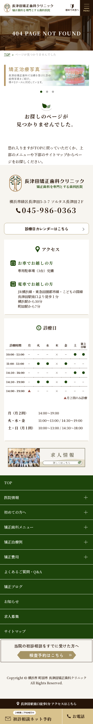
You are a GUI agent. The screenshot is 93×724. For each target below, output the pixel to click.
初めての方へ (72, 10)
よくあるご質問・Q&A (23, 571)
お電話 (78, 716)
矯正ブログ (13, 586)
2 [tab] (47, 92)
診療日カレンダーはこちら (46, 228)
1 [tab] (41, 92)
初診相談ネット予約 (32, 716)
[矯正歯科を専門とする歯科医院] (46, 177)
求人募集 (11, 616)
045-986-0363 (49, 210)
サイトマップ (15, 631)
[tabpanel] (46, 75)
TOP (7, 54)
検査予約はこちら (46, 655)
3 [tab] (53, 92)
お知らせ (11, 601)
